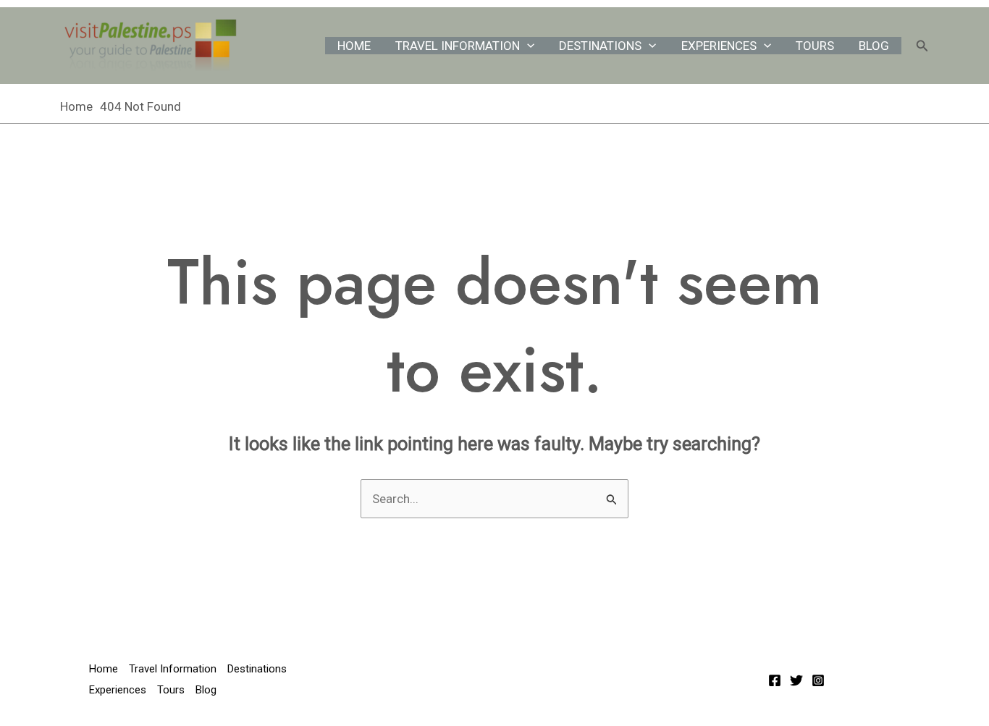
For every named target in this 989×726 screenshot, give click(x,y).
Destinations (600, 45)
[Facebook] (774, 680)
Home (354, 45)
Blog (874, 45)
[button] (527, 45)
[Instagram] (818, 680)
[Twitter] (796, 680)
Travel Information (457, 45)
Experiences (719, 45)
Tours (815, 45)
